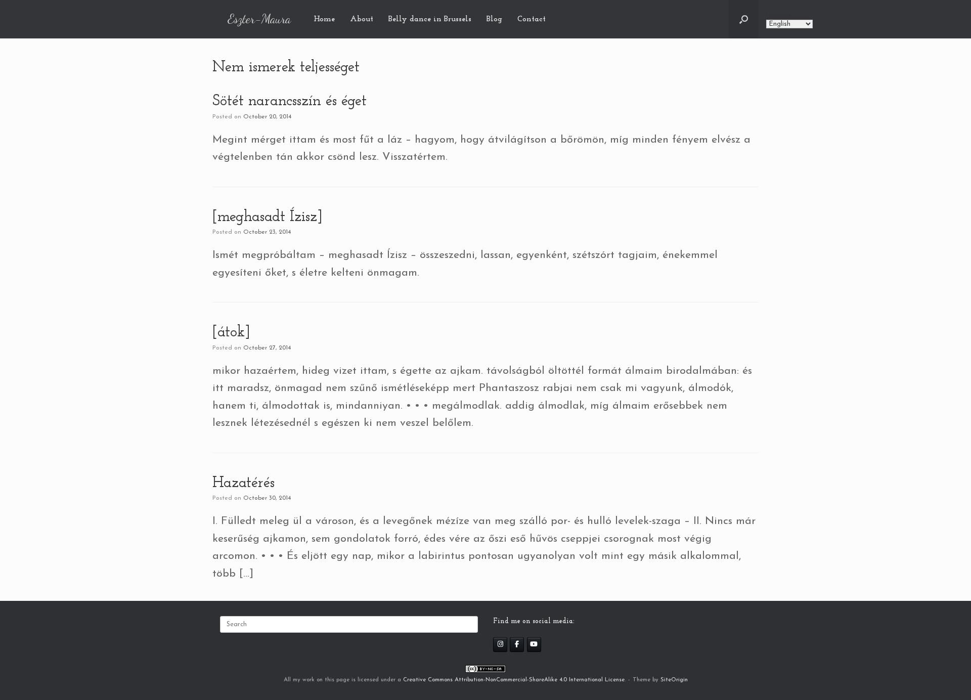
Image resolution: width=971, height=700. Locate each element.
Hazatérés (243, 483)
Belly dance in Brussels (429, 19)
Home (324, 19)
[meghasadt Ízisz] (267, 217)
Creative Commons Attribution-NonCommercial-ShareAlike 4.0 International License (514, 680)
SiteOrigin (674, 680)
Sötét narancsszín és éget (289, 101)
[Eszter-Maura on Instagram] (500, 644)
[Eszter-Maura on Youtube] (534, 644)
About (361, 19)
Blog (494, 19)
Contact (531, 19)
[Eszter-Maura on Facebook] (517, 644)
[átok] (231, 332)
